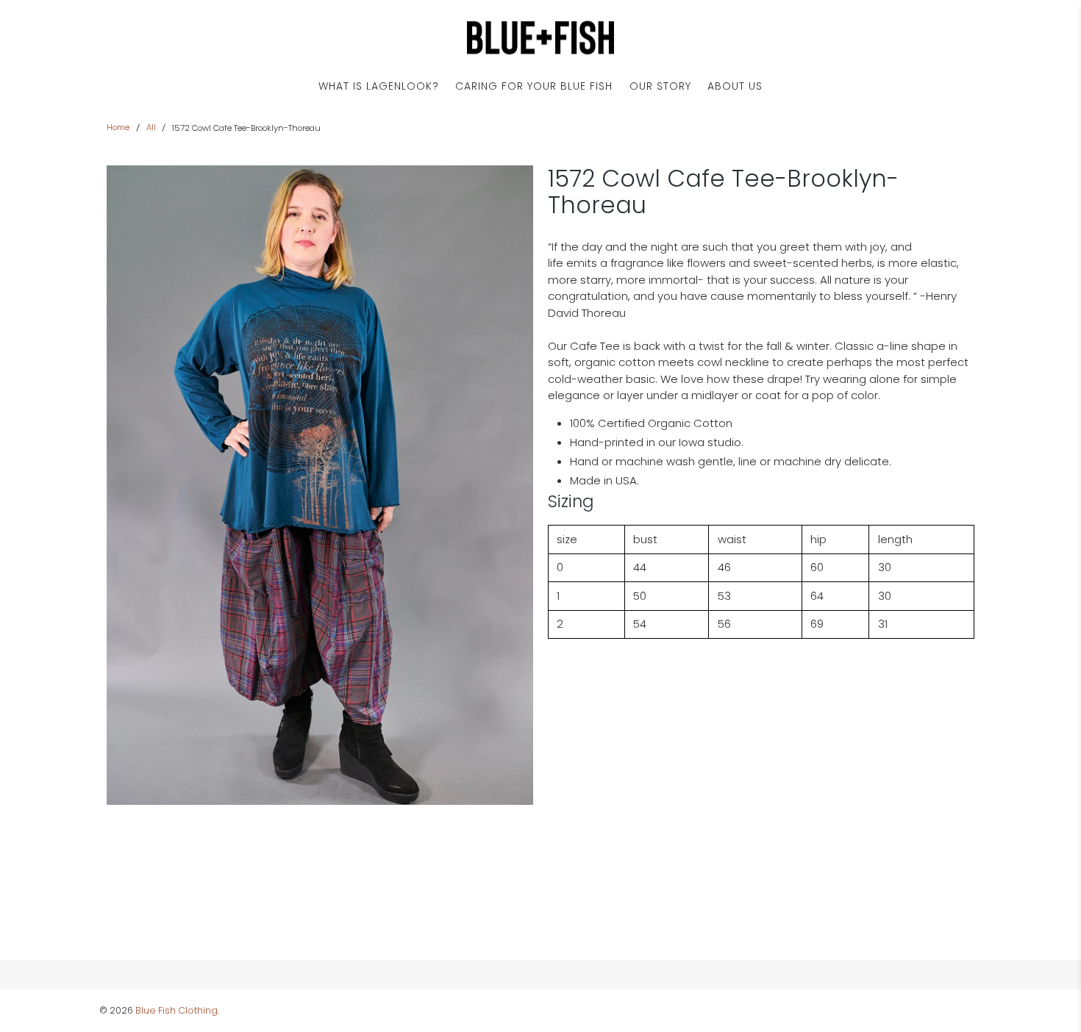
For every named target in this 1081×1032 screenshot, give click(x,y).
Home (118, 127)
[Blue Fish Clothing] (540, 37)
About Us (735, 86)
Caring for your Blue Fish (534, 86)
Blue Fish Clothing (176, 1010)
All (151, 127)
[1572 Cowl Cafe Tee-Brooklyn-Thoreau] (320, 485)
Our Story (660, 86)
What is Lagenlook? (378, 86)
